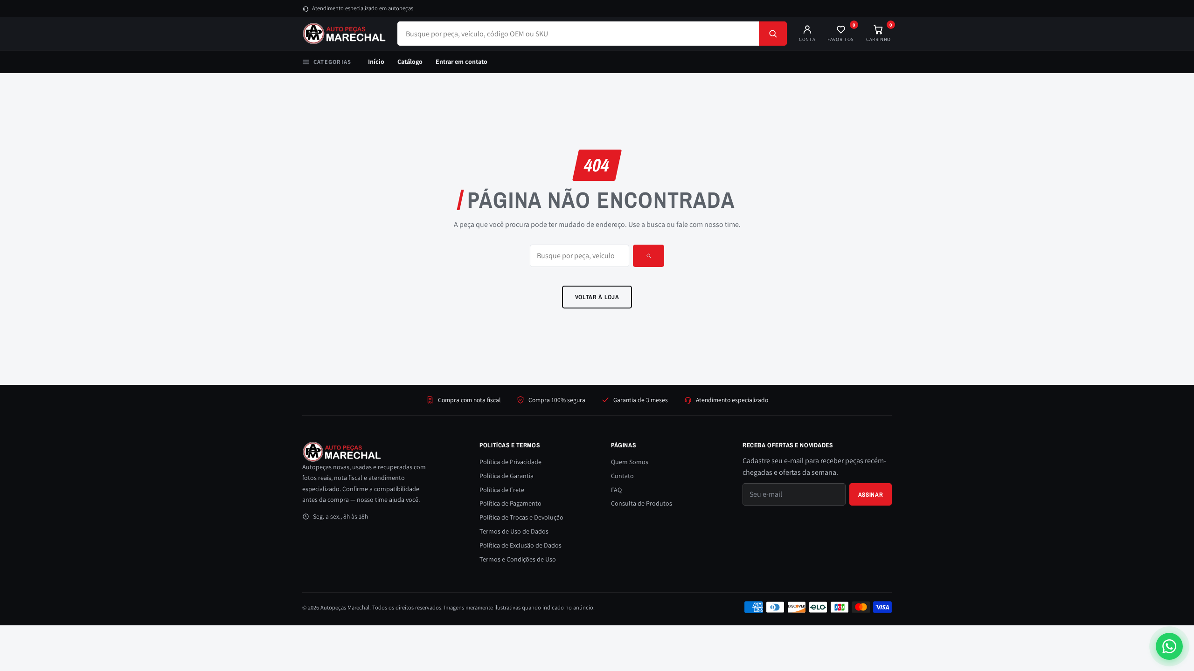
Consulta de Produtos (641, 503)
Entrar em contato (461, 61)
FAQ (616, 490)
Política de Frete (501, 490)
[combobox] (578, 33)
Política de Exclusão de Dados (520, 545)
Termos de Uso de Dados (513, 531)
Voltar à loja (597, 297)
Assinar (870, 494)
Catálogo (410, 61)
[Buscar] (773, 33)
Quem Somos (629, 462)
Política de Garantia (506, 476)
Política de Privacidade (510, 462)
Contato (622, 476)
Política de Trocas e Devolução (521, 517)
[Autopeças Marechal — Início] (344, 33)
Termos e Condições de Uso (517, 559)
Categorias (332, 62)
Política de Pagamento (510, 503)
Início (376, 61)
